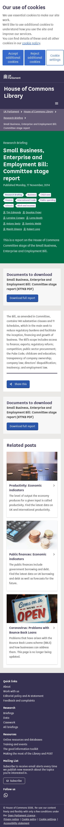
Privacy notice (11, 819)
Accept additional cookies (13, 58)
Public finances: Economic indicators (27, 556)
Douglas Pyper (33, 212)
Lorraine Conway (15, 218)
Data (6, 717)
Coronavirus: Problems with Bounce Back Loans (29, 630)
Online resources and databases (22, 739)
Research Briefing (13, 118)
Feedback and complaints (19, 700)
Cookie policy (29, 819)
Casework (9, 722)
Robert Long (33, 229)
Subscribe (15, 780)
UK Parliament (11, 111)
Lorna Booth (35, 218)
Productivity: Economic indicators (25, 488)
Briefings (8, 713)
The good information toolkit (20, 749)
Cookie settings (54, 58)
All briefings (10, 727)
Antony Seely (13, 223)
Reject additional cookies (35, 58)
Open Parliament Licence (21, 815)
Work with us (11, 691)
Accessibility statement (16, 823)
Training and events (15, 744)
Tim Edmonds (13, 212)
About (7, 686)
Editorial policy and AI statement (23, 696)
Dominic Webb (33, 223)
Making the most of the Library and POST (28, 753)
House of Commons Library (29, 92)
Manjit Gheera (14, 229)
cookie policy (31, 43)
